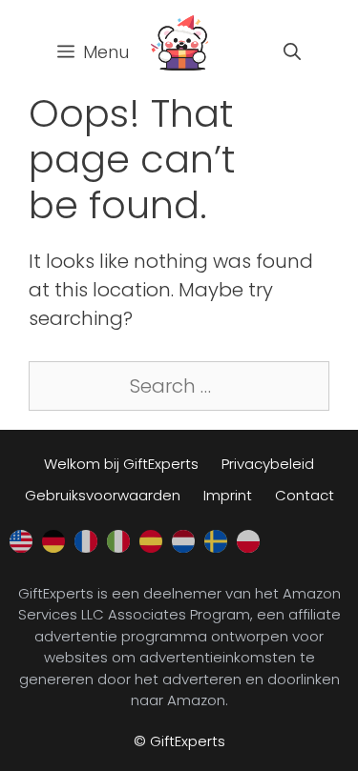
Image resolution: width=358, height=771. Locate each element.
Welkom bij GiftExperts (121, 464)
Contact (304, 495)
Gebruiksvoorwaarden (102, 495)
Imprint (227, 495)
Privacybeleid (267, 464)
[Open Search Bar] (292, 52)
